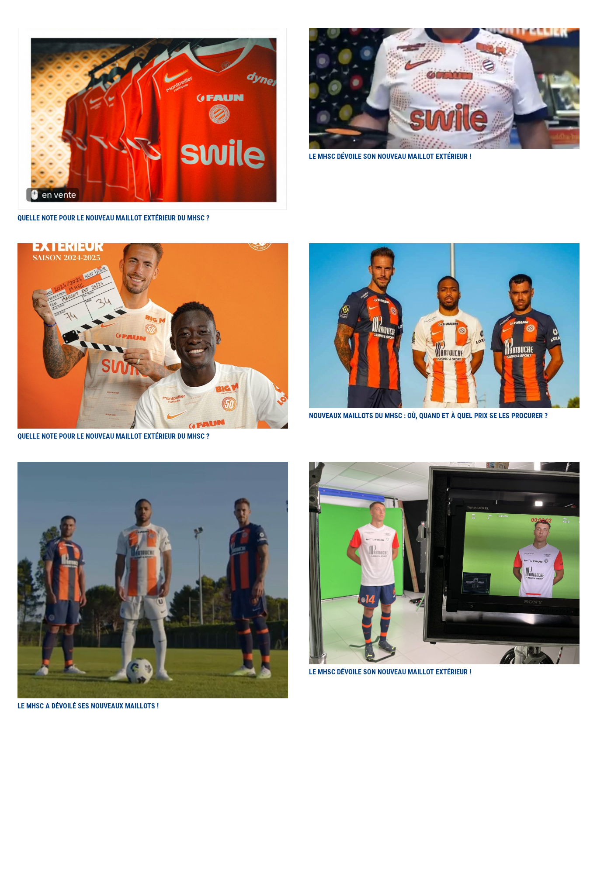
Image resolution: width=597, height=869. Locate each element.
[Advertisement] (298, 775)
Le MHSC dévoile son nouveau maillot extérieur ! (390, 156)
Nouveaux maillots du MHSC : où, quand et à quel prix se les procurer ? (428, 416)
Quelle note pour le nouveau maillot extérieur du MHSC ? (113, 218)
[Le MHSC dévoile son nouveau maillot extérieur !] (444, 33)
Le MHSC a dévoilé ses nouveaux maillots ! (88, 706)
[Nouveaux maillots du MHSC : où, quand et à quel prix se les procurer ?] (444, 248)
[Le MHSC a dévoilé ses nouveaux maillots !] (152, 467)
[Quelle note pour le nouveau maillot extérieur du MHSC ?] (152, 33)
